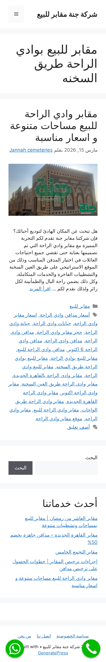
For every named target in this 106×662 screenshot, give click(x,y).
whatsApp (15, 648)
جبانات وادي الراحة (52, 323)
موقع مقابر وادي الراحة (59, 418)
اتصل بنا (44, 636)
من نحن (24, 636)
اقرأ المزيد (40, 288)
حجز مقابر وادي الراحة (59, 332)
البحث (91, 457)
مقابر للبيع (80, 306)
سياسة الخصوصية (73, 636)
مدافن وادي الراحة (63, 340)
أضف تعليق (78, 427)
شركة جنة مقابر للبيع (67, 14)
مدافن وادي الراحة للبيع (41, 349)
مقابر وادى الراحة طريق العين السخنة (60, 384)
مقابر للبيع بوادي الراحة (74, 358)
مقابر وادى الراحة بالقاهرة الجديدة (47, 375)
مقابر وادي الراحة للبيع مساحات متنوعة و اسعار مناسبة (54, 125)
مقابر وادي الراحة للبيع (56, 410)
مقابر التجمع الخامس (76, 552)
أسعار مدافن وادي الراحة (65, 315)
